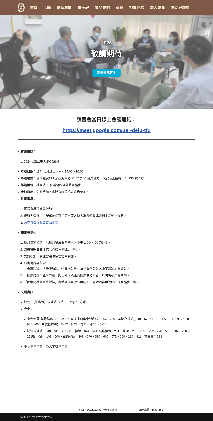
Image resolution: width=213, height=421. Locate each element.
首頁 (33, 7)
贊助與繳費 (180, 7)
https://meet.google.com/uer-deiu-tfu (107, 130)
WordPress (45, 417)
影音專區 (64, 7)
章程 (119, 7)
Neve (21, 417)
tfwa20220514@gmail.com (102, 409)
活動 (47, 7)
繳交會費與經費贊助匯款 (41, 222)
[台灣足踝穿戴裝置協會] (21, 7)
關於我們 (102, 7)
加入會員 (157, 7)
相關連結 (136, 7)
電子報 (83, 7)
